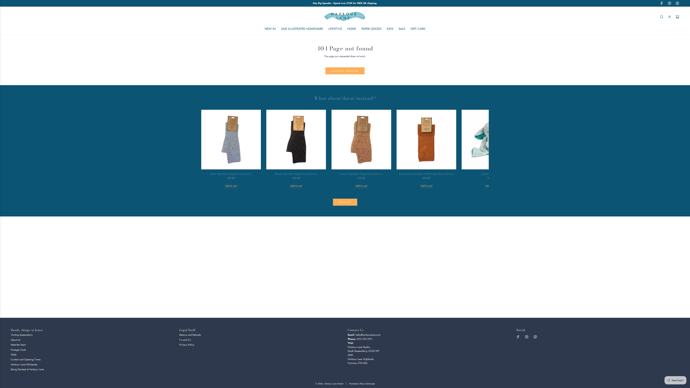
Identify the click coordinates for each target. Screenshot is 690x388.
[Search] (662, 17)
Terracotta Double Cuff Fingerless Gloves (426, 174)
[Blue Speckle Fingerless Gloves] (231, 139)
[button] (208, 149)
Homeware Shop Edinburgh (362, 383)
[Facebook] (662, 3)
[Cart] (677, 17)
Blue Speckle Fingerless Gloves (231, 174)
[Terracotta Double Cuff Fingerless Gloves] (426, 139)
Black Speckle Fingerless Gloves (296, 174)
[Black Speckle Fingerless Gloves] (296, 139)
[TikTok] (677, 3)
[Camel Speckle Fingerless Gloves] (361, 139)
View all (345, 202)
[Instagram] (669, 3)
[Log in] (669, 17)
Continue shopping (345, 70)
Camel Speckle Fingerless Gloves (361, 174)
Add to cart (231, 186)
